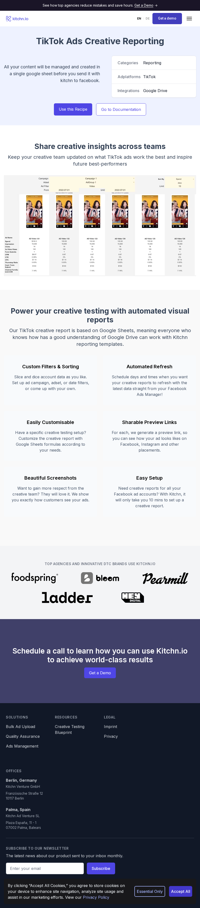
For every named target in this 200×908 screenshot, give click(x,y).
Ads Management (22, 746)
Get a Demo (100, 672)
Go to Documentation (121, 109)
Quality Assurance (23, 736)
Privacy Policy (96, 897)
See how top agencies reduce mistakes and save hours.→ (100, 5)
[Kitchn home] (17, 18)
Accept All (180, 891)
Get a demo (167, 18)
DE (148, 18)
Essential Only (150, 891)
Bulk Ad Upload (20, 726)
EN (139, 18)
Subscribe (101, 868)
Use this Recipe (73, 109)
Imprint (110, 726)
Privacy (111, 736)
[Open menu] (189, 18)
